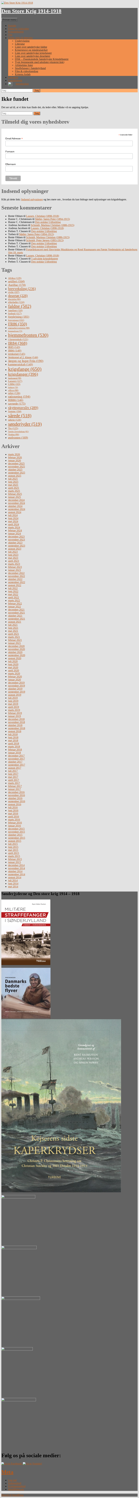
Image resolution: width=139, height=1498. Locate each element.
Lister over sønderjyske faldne (31, 46)
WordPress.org (16, 1489)
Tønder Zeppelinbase (18, 431)
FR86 (17, 324)
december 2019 (16, 682)
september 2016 (16, 801)
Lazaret (15, 381)
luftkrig (13, 387)
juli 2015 (13, 843)
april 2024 (13, 524)
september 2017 (16, 764)
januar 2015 (14, 862)
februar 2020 (15, 676)
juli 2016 (13, 807)
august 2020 (14, 658)
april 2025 (13, 487)
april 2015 (13, 853)
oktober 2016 (15, 798)
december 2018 (16, 719)
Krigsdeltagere (16, 31)
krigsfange (25, 369)
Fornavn (9, 151)
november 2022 (16, 576)
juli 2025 (13, 478)
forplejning (18, 316)
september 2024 (16, 509)
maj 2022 (13, 594)
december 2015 (16, 828)
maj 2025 (13, 484)
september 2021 (16, 618)
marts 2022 (14, 600)
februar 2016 (15, 822)
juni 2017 (13, 774)
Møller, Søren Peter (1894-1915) (52, 219)
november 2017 (16, 758)
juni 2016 (13, 810)
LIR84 (14, 384)
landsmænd (14, 378)
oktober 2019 (15, 688)
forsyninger (16, 320)
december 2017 (16, 755)
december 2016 (16, 792)
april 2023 (13, 560)
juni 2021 (13, 627)
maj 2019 (13, 704)
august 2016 (14, 804)
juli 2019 (13, 697)
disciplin (14, 299)
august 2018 (14, 731)
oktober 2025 (15, 469)
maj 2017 (13, 777)
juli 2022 (13, 588)
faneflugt (15, 310)
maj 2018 (13, 740)
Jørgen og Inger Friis (25, 361)
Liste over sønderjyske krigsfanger (33, 53)
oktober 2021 (15, 615)
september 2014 (16, 874)
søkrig (14, 419)
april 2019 (13, 707)
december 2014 (16, 865)
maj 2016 (13, 813)
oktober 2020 (15, 652)
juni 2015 (13, 847)
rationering (19, 396)
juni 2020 (13, 664)
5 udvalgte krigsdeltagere (44, 258)
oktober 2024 (15, 506)
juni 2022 (13, 591)
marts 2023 (14, 564)
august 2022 (14, 585)
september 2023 (16, 545)
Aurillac (17, 285)
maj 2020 (13, 667)
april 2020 (13, 670)
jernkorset (16, 354)
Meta (7, 1472)
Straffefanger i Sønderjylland (30, 68)
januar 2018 (14, 752)
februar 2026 (15, 457)
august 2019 (14, 694)
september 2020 (16, 655)
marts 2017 (14, 783)
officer (13, 390)
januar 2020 (14, 679)
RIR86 (15, 400)
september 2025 (16, 472)
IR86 (14, 350)
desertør (18, 295)
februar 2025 (15, 494)
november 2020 (16, 649)
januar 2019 (14, 716)
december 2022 (16, 573)
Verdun (13, 434)
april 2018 (13, 743)
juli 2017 (13, 770)
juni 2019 (13, 700)
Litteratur (20, 43)
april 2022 (13, 597)
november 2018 (16, 722)
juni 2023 (13, 554)
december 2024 (16, 500)
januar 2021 (14, 643)
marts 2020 (14, 673)
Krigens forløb (23, 74)
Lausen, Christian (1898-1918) (42, 216)
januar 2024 (14, 533)
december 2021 (16, 609)
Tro (13, 428)
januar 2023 (14, 570)
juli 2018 (13, 734)
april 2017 (13, 780)
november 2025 (16, 466)
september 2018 (16, 728)
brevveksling (22, 288)
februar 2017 (15, 786)
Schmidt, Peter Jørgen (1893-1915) (45, 240)
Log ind (12, 1480)
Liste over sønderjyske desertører (32, 56)
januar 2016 (14, 825)
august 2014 (14, 877)
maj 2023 (13, 557)
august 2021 (14, 621)
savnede (16, 403)
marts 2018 (14, 746)
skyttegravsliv (23, 407)
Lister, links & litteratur (20, 37)
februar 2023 (15, 567)
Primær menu (9, 19)
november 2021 (16, 612)
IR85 (14, 347)
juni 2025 (13, 481)
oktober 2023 (15, 542)
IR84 (17, 343)
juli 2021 (13, 624)
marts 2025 (14, 490)
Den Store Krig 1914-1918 (31, 11)
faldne (19, 306)
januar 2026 (14, 460)
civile (13, 292)
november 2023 (16, 539)
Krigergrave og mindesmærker (31, 50)
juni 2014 (13, 883)
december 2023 (16, 536)
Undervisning (22, 40)
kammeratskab (20, 364)
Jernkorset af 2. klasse (23, 357)
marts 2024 (14, 527)
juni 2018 (13, 737)
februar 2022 (15, 603)
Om (10, 34)
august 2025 (14, 475)
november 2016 (16, 795)
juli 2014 (13, 880)
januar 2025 (14, 497)
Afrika (14, 278)
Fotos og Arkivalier (18, 28)
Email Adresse (14, 138)
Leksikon (13, 77)
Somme (14, 411)
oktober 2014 (15, 871)
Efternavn (10, 164)
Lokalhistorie (15, 80)
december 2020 (16, 646)
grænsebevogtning (18, 328)
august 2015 (14, 840)
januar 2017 (14, 789)
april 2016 (13, 816)
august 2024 (14, 512)
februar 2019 (15, 713)
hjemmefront (15, 331)
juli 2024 (13, 515)
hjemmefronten (28, 335)
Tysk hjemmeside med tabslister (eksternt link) (39, 62)
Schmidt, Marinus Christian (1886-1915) (52, 225)
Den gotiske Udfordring (48, 222)
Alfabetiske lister (24, 65)
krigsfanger (23, 374)
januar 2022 (14, 606)
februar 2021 (15, 640)
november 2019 (16, 685)
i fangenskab (18, 339)
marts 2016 (14, 819)
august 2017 (14, 767)
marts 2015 (14, 856)
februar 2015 (15, 859)
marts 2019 (14, 710)
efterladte (16, 302)
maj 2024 (13, 521)
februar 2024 (15, 530)
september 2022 (16, 582)
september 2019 (16, 691)
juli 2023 (13, 551)
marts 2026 (14, 454)
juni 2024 (13, 518)
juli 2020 (13, 661)
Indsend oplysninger (32, 199)
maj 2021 (13, 630)
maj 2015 (13, 850)
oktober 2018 (15, 725)
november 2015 (16, 831)
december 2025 (16, 463)
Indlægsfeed (14, 1483)
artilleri (16, 281)
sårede (19, 415)
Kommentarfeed (16, 1486)
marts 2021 (14, 637)
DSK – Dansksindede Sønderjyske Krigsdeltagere (41, 59)
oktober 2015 (15, 834)
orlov (14, 393)
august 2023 (14, 548)
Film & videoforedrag (26, 71)
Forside (12, 25)
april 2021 (13, 634)
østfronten (18, 437)
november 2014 (16, 868)
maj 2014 (13, 886)
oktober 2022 (15, 579)
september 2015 (16, 837)
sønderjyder (25, 424)
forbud (15, 313)
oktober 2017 (15, 761)
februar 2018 (15, 749)
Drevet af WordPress (12, 1495)
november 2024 (16, 503)
